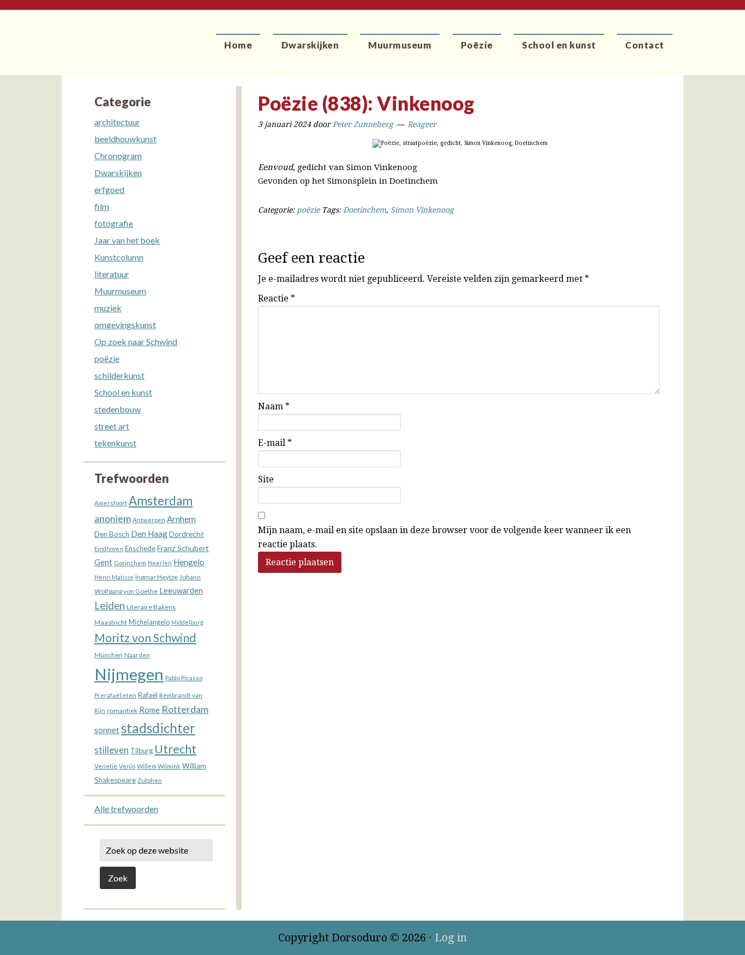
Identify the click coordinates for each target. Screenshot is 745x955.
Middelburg (187, 622)
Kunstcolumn (118, 257)
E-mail (275, 443)
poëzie (308, 209)
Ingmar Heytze (156, 577)
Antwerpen (149, 519)
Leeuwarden (181, 590)
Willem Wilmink (159, 766)
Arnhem (181, 519)
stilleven (111, 750)
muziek (108, 308)
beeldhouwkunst (125, 139)
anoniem (112, 518)
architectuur (117, 122)
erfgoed (109, 189)
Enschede (140, 548)
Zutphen (149, 780)
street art (111, 426)
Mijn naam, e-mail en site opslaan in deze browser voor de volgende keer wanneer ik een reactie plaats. (444, 537)
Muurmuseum (120, 291)
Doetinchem (364, 209)
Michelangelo (149, 622)
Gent (103, 562)
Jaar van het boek (127, 240)
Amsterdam (161, 500)
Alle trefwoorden (126, 808)
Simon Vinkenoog (422, 209)
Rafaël (148, 695)
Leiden (109, 605)
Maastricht (110, 622)
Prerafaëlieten (115, 695)
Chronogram (118, 155)
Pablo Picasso (183, 677)
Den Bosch (111, 534)
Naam (274, 406)
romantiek (122, 710)
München (108, 655)
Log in (451, 937)
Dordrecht (186, 534)
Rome (149, 710)
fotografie (113, 223)
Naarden (137, 654)
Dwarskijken (118, 172)
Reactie (276, 298)
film (101, 206)
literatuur (111, 274)
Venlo (127, 766)
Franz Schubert (183, 548)
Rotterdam (184, 709)
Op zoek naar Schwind (135, 341)
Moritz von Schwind (145, 638)
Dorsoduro (112, 35)
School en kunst (123, 392)
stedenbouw (117, 409)
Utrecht (175, 748)
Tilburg (141, 751)
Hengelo (189, 562)
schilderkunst (119, 375)
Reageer (421, 124)
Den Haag (149, 534)
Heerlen (160, 562)
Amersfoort (110, 502)
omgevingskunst (125, 324)
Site (266, 479)
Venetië (105, 766)
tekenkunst (115, 443)
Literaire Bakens (151, 607)
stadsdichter (158, 728)
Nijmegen (129, 674)
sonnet (106, 730)
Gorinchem (130, 562)
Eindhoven (108, 548)
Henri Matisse (114, 577)
